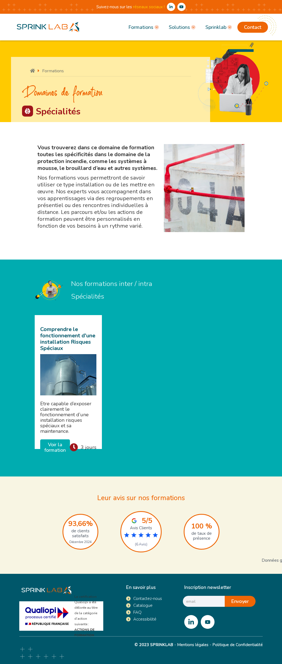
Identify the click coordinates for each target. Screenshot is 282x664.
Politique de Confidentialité (237, 645)
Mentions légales (192, 645)
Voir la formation (55, 447)
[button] (143, 27)
